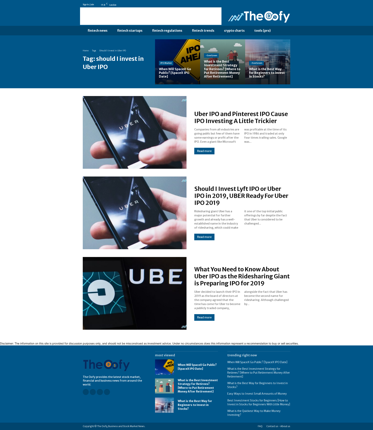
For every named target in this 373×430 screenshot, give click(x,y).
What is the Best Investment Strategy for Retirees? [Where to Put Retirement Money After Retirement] (258, 372)
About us (285, 426)
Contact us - (273, 426)
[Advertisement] (150, 16)
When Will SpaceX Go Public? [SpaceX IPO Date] (257, 362)
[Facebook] (272, 4)
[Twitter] (288, 4)
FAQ (260, 426)
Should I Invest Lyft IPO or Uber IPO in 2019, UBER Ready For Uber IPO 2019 (241, 195)
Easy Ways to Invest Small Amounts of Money (257, 393)
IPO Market (166, 63)
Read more (204, 151)
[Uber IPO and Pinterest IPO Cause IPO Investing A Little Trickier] (134, 132)
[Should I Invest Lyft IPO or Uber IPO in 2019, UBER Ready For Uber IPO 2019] (134, 213)
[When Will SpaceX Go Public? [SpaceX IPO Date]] (177, 61)
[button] (283, 30)
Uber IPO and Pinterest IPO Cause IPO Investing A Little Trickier (241, 117)
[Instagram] (277, 4)
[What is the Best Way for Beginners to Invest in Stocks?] (267, 61)
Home (86, 50)
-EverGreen (211, 55)
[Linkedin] (283, 4)
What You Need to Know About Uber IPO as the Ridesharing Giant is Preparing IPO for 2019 (242, 276)
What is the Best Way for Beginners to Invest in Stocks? (195, 404)
